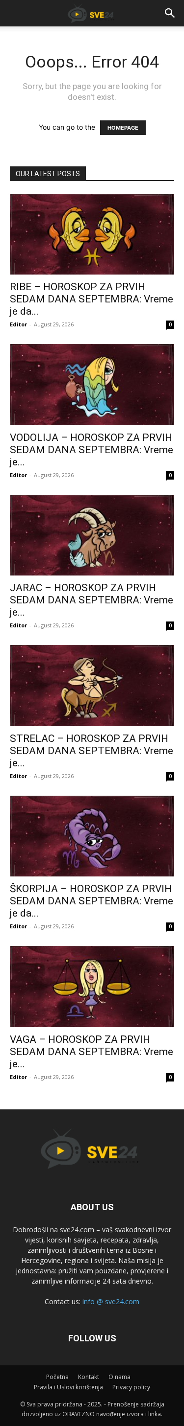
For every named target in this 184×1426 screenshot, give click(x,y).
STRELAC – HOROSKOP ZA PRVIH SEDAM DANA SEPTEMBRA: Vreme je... (91, 751)
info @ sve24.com (110, 1301)
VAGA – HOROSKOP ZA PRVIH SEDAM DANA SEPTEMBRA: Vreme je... (91, 1052)
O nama (119, 1377)
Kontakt (88, 1377)
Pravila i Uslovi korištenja (68, 1387)
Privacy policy (131, 1387)
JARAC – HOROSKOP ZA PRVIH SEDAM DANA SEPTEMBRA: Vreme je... (91, 600)
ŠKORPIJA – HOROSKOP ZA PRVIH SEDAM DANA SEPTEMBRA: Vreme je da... (91, 901)
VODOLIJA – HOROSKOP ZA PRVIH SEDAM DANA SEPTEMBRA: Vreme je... (91, 450)
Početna (57, 1377)
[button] (170, 13)
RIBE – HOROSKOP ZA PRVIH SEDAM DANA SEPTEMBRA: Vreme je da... (91, 299)
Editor (18, 324)
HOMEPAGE (122, 127)
